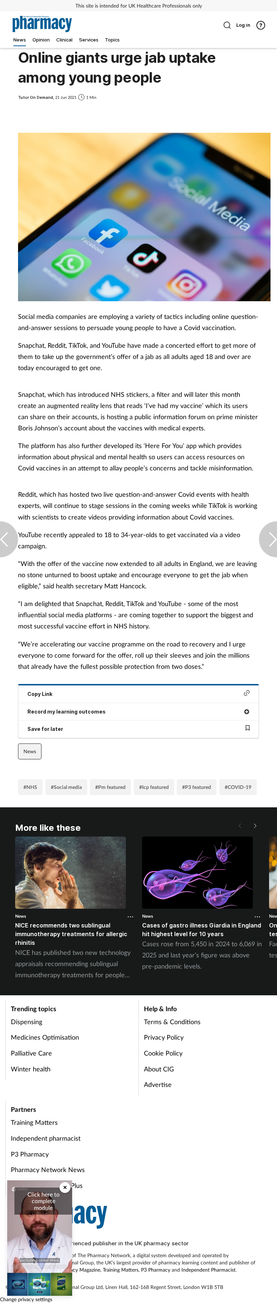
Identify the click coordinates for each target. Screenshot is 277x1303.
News (29, 751)
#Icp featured (154, 787)
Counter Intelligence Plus (47, 1185)
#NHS (30, 787)
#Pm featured (110, 787)
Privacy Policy (164, 1037)
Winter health (30, 1069)
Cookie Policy (163, 1053)
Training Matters (34, 1122)
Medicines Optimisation (45, 1037)
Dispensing (26, 1022)
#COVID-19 (238, 787)
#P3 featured (196, 787)
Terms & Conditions (172, 1022)
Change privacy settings (26, 1299)
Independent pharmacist (45, 1138)
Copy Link (39, 694)
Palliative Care (31, 1053)
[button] (254, 826)
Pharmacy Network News (48, 1169)
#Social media (66, 787)
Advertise (158, 1084)
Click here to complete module (43, 1201)
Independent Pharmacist (208, 1270)
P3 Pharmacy (30, 1154)
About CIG (159, 1069)
